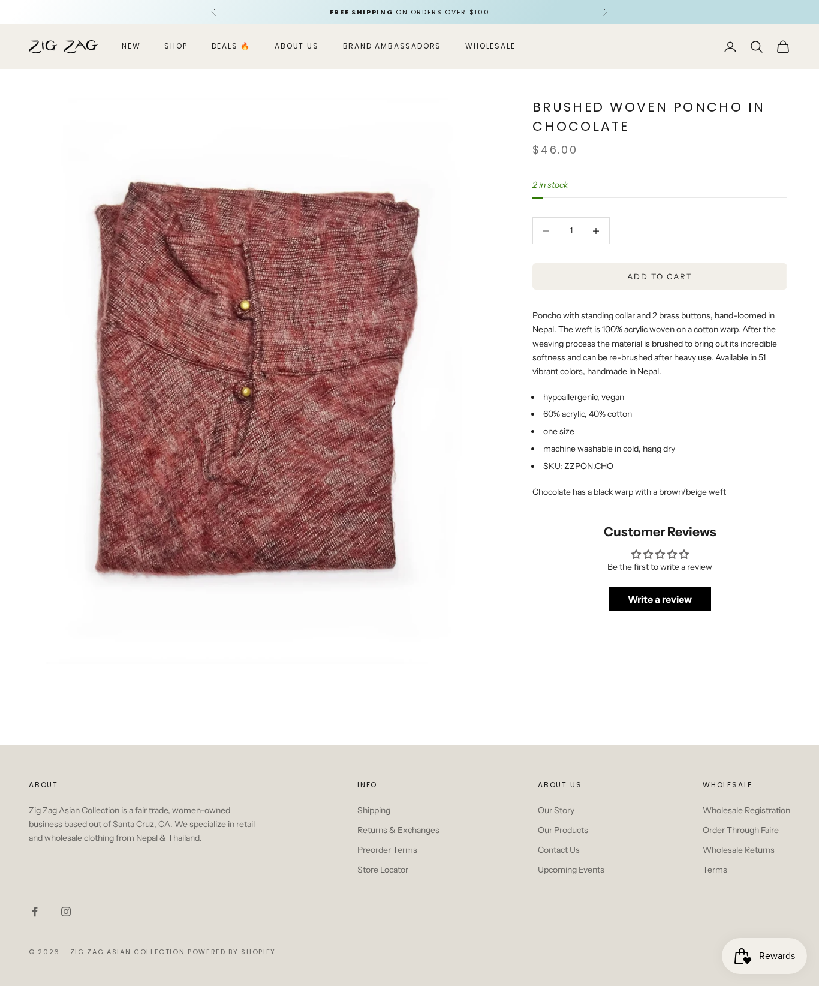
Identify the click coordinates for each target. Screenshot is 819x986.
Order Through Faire (741, 830)
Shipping (373, 810)
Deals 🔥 (231, 46)
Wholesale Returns (739, 849)
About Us (296, 46)
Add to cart (659, 276)
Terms (715, 869)
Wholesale (490, 46)
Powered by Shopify (232, 952)
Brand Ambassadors (392, 46)
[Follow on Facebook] (35, 912)
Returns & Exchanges (398, 830)
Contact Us (559, 849)
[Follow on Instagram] (66, 912)
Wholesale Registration (746, 810)
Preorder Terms (387, 849)
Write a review (660, 600)
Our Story (556, 810)
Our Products (563, 830)
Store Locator (382, 869)
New (131, 46)
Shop (175, 46)
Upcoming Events (571, 869)
